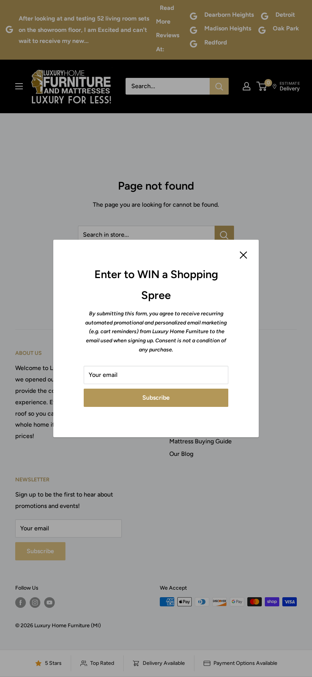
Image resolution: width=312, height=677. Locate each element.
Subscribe (156, 397)
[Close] (243, 254)
